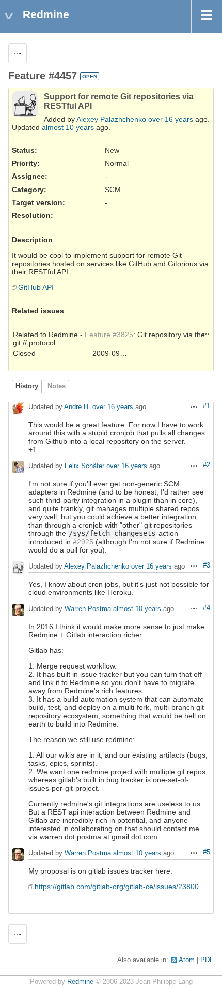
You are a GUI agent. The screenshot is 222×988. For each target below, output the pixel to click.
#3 (206, 565)
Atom (187, 960)
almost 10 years (68, 127)
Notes (56, 386)
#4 (206, 608)
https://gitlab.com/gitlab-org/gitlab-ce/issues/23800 (117, 886)
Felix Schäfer (84, 466)
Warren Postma (88, 609)
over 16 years (170, 119)
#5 (206, 852)
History (26, 386)
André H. (77, 407)
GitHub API (36, 287)
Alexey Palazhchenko (111, 119)
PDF (207, 960)
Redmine (80, 981)
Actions (206, 333)
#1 (206, 406)
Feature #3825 (109, 334)
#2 (206, 465)
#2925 (83, 541)
